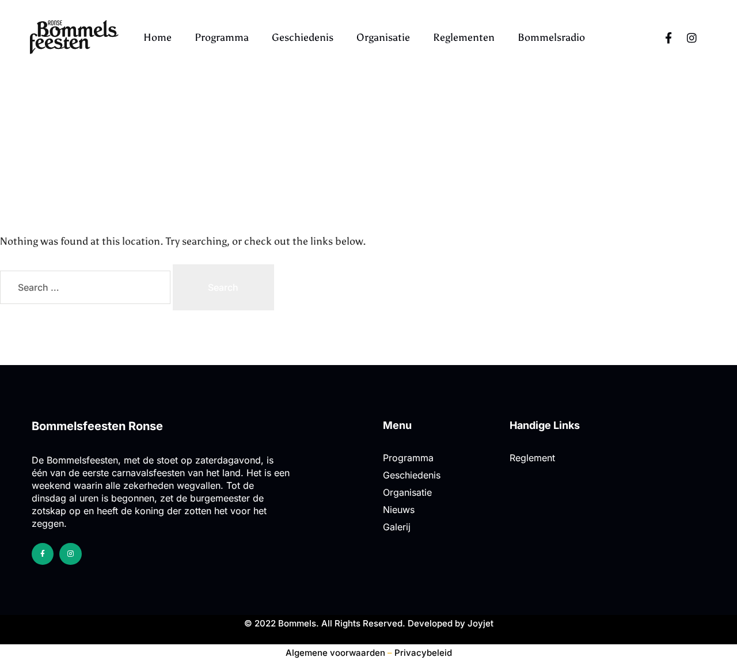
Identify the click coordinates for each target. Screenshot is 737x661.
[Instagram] (691, 37)
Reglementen (464, 37)
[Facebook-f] (668, 37)
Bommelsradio (551, 37)
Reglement (532, 458)
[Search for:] (86, 287)
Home (157, 37)
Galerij (397, 527)
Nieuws (399, 509)
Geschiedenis (302, 37)
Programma (222, 37)
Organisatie (383, 37)
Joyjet (480, 623)
